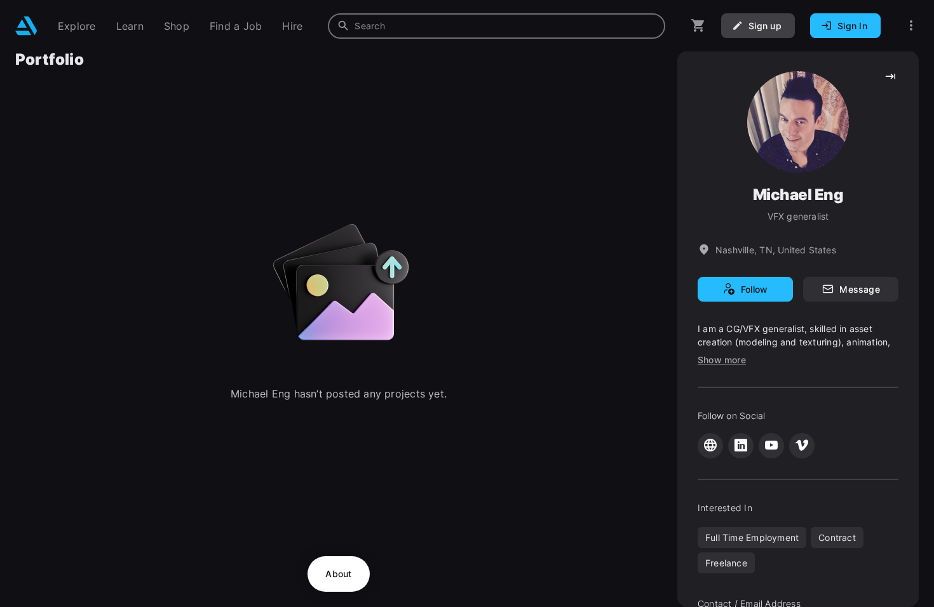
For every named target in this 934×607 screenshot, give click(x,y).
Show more (722, 359)
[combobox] (496, 26)
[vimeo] (802, 445)
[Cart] (698, 26)
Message (859, 289)
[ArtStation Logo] (26, 26)
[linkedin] (741, 445)
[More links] (911, 26)
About (338, 573)
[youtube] (771, 445)
